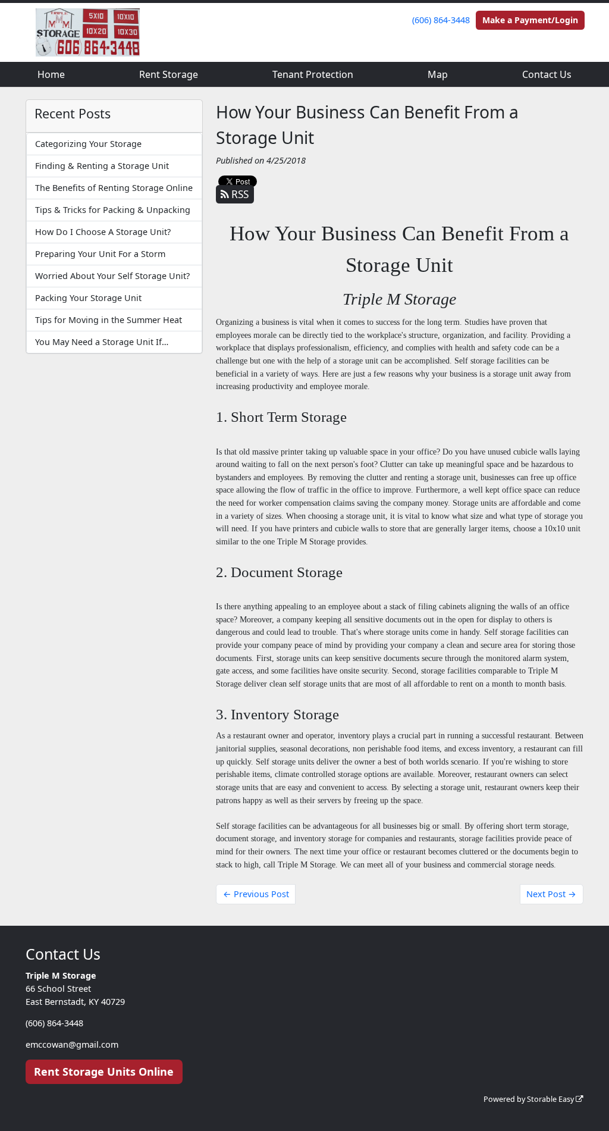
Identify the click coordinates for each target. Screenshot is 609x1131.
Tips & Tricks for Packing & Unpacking (112, 209)
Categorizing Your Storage (88, 143)
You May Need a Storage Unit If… (101, 341)
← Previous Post (256, 894)
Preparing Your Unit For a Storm (100, 253)
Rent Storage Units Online (104, 1071)
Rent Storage (168, 74)
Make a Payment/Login (530, 20)
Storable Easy (551, 1099)
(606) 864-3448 (441, 20)
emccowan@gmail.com (72, 1044)
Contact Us (547, 74)
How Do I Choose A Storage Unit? (103, 231)
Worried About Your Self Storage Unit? (112, 275)
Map (438, 74)
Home (51, 74)
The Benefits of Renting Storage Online (114, 187)
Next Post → (551, 894)
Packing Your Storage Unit (88, 297)
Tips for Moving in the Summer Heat (108, 319)
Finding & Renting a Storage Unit (102, 165)
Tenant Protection (312, 74)
